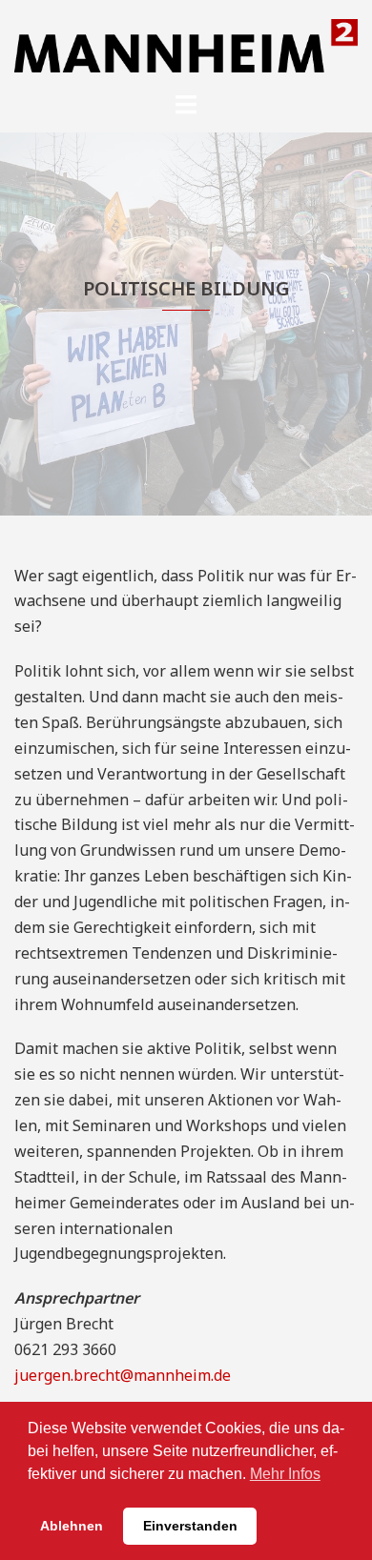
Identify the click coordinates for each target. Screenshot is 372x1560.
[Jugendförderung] (186, 43)
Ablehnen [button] (71, 1525)
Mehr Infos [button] (285, 1474)
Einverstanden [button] (190, 1525)
